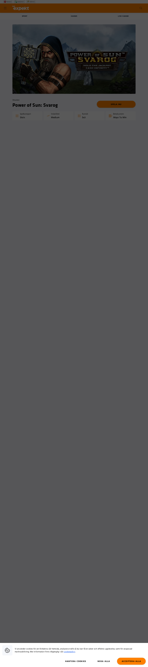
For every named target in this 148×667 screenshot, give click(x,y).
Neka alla (104, 661)
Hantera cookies (75, 661)
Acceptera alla (131, 661)
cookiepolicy (69, 651)
